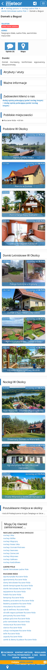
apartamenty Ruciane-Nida (15, 579)
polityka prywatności (19, 655)
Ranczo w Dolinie (23, 186)
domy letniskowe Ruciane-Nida (16, 582)
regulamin (40, 652)
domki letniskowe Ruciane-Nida (17, 588)
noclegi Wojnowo (10, 556)
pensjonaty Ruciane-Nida (14, 615)
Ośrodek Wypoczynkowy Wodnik (23, 370)
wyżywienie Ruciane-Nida (14, 591)
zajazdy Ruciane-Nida (12, 636)
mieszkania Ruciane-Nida (14, 606)
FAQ (4, 655)
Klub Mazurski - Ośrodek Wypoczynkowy (23, 410)
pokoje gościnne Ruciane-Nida (16, 618)
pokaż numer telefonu (10, 26)
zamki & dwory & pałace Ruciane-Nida (20, 639)
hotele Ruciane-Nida (12, 594)
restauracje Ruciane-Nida (14, 624)
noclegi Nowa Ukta (11, 544)
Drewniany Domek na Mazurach (23, 439)
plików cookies (26, 662)
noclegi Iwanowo (10, 550)
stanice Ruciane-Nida (12, 627)
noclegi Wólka (9, 538)
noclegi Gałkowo (10, 559)
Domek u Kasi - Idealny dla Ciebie (23, 312)
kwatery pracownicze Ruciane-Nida (18, 600)
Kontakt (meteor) (24, 652)
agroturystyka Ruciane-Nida (15, 576)
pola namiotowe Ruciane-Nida (16, 621)
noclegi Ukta (8, 535)
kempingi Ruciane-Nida (13, 597)
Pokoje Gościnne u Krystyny (23, 284)
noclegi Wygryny (10, 541)
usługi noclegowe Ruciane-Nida (17, 630)
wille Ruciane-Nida (11, 633)
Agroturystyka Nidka (23, 157)
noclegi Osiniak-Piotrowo (14, 547)
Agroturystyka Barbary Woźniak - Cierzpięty (23, 467)
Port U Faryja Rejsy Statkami (23, 215)
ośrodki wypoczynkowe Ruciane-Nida (19, 612)
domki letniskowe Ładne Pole (15, 569)
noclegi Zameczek (11, 553)
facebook (8, 652)
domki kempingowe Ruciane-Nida (18, 585)
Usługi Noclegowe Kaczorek (23, 243)
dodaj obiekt (27, 657)
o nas (35, 655)
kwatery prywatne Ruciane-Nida (17, 603)
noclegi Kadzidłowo (11, 562)
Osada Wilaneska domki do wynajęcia (23, 496)
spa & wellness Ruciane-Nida (16, 609)
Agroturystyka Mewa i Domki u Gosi (23, 341)
